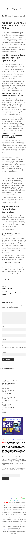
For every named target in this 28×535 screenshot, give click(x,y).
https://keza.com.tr (23, 367)
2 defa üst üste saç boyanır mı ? (8, 390)
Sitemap (12, 368)
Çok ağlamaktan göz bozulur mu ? (8, 397)
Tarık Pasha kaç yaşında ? (7, 404)
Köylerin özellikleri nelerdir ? (7, 411)
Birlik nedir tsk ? (5, 387)
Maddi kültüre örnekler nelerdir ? (8, 407)
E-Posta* (3, 333)
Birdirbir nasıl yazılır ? (8, 288)
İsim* (3, 326)
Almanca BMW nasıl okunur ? (7, 393)
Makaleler (8, 280)
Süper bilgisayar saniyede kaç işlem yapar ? (10, 380)
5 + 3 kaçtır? (4, 352)
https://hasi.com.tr (5, 368)
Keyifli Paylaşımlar (14, 8)
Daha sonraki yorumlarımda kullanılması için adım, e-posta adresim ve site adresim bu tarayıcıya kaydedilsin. (14, 348)
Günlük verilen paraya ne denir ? (8, 383)
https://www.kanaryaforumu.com (9, 367)
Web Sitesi (4, 339)
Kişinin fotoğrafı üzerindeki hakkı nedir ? (10, 400)
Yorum (3, 310)
